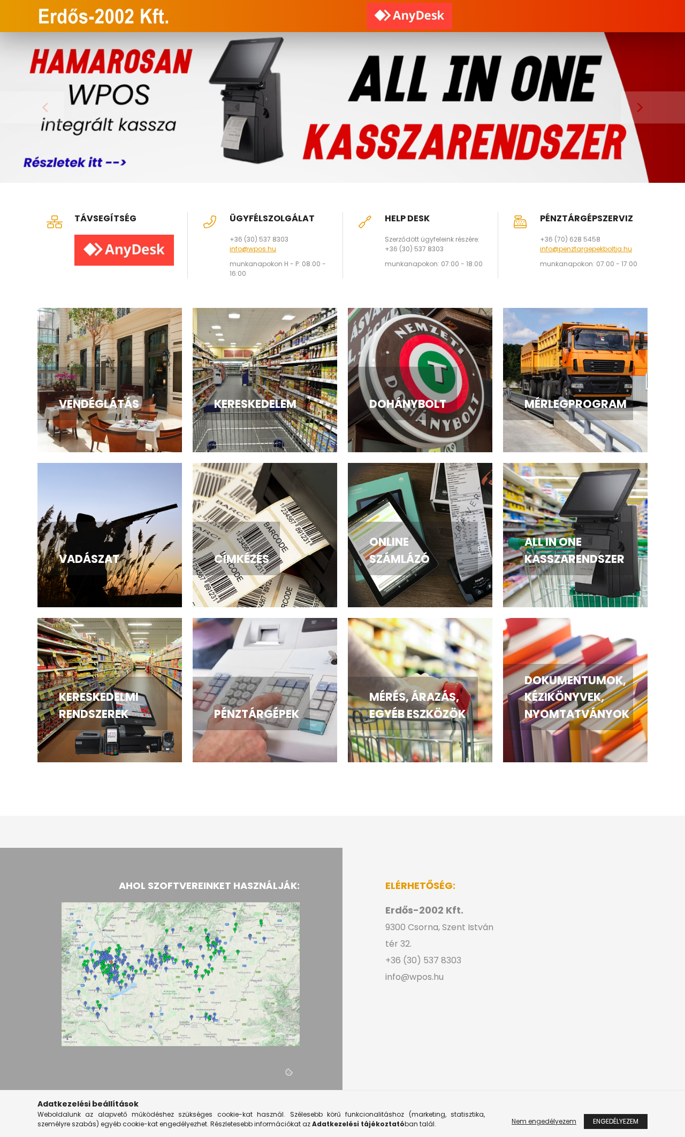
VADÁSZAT (89, 559)
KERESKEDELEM (255, 404)
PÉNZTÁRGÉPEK (256, 714)
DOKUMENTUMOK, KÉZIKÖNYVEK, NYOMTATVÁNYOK (576, 697)
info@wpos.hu (253, 248)
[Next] (653, 107)
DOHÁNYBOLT (407, 404)
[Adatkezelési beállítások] (289, 1073)
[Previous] (32, 107)
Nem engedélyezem (544, 1121)
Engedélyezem (615, 1121)
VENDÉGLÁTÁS (99, 404)
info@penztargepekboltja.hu (586, 248)
